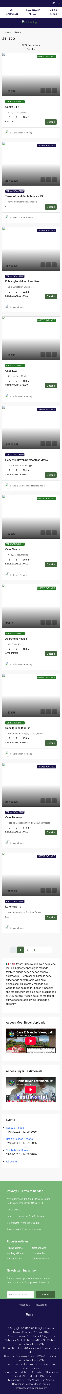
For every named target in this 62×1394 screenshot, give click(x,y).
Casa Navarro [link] (13, 817)
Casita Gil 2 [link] (12, 107)
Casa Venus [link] (12, 549)
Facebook (24, 1304)
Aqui (30, 1199)
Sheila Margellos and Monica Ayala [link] (29, 486)
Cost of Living (39, 1248)
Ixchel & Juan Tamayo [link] (23, 218)
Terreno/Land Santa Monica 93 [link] (24, 196)
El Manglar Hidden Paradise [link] (22, 281)
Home (8, 32)
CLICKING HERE (36, 1203)
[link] (31, 74)
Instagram (41, 1304)
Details (51, 121)
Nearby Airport (14, 1258)
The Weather (39, 1253)
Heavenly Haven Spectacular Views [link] (26, 460)
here (17, 1209)
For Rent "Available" (15, 102)
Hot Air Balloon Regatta (19, 1139)
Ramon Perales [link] (20, 575)
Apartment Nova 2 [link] (16, 638)
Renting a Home (15, 1253)
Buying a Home (15, 1248)
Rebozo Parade (15, 1127)
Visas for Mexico (40, 1258)
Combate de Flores (17, 1150)
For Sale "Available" (15, 191)
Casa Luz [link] (11, 370)
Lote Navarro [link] (13, 906)
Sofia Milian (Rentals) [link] (22, 133)
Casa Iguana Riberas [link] (17, 728)
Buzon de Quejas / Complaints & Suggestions (31, 1336)
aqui (42, 1216)
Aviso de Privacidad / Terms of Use (31, 1332)
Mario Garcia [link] (18, 307)
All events (12, 1161)
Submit (45, 1294)
